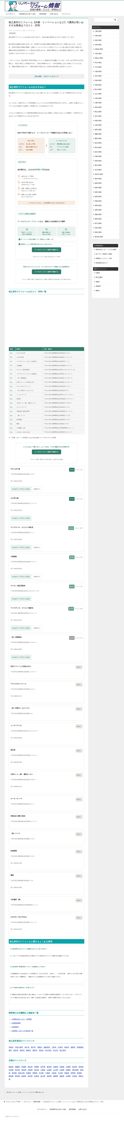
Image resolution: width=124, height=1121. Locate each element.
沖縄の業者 (98, 156)
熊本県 (74, 1067)
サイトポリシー (10, 14)
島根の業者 (98, 120)
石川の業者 (98, 170)
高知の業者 (98, 228)
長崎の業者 (98, 205)
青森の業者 (98, 214)
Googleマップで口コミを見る (21, 489)
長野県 (73, 1073)
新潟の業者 (98, 143)
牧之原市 (63, 1050)
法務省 (98, 273)
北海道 (74, 1076)
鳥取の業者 (98, 232)
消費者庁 (98, 286)
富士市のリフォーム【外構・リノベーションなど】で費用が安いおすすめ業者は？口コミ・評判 (26, 1092)
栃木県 (30, 1076)
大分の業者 (98, 67)
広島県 (11, 1070)
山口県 (55, 1070)
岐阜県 (49, 1067)
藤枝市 (28, 1050)
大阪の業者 (98, 71)
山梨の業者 (98, 102)
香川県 (17, 1070)
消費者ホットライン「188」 (104, 258)
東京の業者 (98, 147)
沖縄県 (36, 1067)
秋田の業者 (98, 192)
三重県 (42, 1070)
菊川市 (33, 1047)
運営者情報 (42, 14)
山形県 (49, 1070)
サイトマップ (66, 14)
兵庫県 (68, 1076)
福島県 (62, 1076)
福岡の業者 (98, 183)
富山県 (42, 1076)
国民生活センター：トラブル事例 (106, 249)
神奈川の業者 (99, 174)
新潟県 (14, 1073)
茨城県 (23, 1067)
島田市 (22, 1050)
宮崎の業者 (98, 85)
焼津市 (66, 1047)
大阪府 (54, 1073)
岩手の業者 (98, 116)
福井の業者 (98, 178)
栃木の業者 (98, 152)
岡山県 (30, 1067)
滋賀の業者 (98, 161)
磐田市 (35, 1050)
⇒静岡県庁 (15, 1027)
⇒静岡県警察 (16, 1023)
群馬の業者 (98, 196)
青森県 (28, 1073)
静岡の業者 (12, 33)
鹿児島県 (75, 1070)
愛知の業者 (98, 138)
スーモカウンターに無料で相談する (46, 250)
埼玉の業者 (98, 62)
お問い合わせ (54, 14)
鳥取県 (79, 1073)
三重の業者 (98, 31)
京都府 (68, 1067)
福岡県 (55, 1076)
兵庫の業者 (98, 44)
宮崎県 (55, 1067)
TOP (13, 1101)
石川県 (41, 1073)
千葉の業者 (98, 53)
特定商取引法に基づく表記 (27, 14)
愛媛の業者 (98, 134)
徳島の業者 (98, 129)
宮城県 (62, 1067)
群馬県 (81, 1067)
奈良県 (36, 1076)
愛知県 (11, 1067)
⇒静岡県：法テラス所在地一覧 (22, 1031)
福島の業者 (98, 187)
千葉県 (47, 1073)
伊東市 (11, 1047)
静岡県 (35, 1073)
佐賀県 (30, 1070)
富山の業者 (98, 89)
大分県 (60, 1073)
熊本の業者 (98, 165)
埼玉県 (36, 1070)
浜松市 (41, 1050)
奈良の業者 (98, 76)
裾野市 (73, 1047)
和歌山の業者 (99, 58)
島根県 (11, 1076)
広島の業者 (98, 125)
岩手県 (42, 1067)
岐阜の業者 (98, 107)
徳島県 (23, 1076)
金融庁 (98, 281)
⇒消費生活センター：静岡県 (21, 1019)
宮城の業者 (98, 80)
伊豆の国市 (19, 1047)
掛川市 (27, 1047)
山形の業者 (98, 98)
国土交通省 (99, 277)
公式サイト (37, 489)
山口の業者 (98, 94)
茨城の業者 (98, 201)
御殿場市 (47, 1047)
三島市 (54, 1047)
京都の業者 (98, 35)
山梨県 (62, 1070)
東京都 (17, 1076)
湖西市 (39, 1047)
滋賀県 (68, 1070)
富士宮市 (48, 1050)
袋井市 (15, 1050)
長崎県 (66, 1073)
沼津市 (60, 1047)
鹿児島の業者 (99, 237)
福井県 (49, 1076)
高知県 (23, 1070)
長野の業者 (98, 210)
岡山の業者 (98, 111)
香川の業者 (98, 223)
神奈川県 (21, 1073)
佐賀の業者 (98, 40)
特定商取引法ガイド (102, 263)
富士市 (55, 1050)
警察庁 (98, 290)
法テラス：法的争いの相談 (104, 254)
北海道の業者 (99, 49)
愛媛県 (17, 1067)
